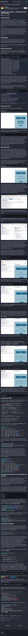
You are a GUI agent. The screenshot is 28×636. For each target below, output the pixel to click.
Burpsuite (6, 615)
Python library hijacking (13, 615)
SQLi (20, 615)
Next (21, 625)
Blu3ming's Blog (4, 1)
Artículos (19, 1)
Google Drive (13, 21)
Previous (7, 625)
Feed (3, 632)
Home (14, 1)
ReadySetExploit (20, 19)
